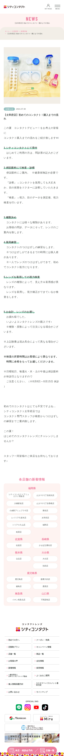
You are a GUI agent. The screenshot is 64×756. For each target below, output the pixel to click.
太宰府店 (15, 31)
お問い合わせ (14, 692)
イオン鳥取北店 (18, 600)
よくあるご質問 (42, 675)
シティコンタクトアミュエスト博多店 (19, 495)
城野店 (45, 525)
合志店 (19, 559)
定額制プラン (14, 647)
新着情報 (24, 31)
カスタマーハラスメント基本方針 (47, 684)
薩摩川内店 (45, 579)
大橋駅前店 (18, 503)
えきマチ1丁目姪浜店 (45, 495)
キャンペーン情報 (43, 647)
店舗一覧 (50, 750)
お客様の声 (13, 661)
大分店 (45, 559)
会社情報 (40, 661)
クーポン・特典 (42, 640)
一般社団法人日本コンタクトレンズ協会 (17, 675)
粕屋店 (19, 532)
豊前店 (45, 510)
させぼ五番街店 (45, 545)
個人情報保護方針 (15, 684)
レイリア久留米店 (18, 518)
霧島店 (19, 586)
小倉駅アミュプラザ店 (18, 510)
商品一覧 (40, 654)
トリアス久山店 (18, 525)
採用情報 (40, 668)
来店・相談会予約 (24, 750)
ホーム (7, 31)
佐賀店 (19, 545)
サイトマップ (42, 692)
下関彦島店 (45, 600)
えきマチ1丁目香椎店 (45, 503)
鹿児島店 (19, 579)
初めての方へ (14, 640)
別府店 (45, 566)
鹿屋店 (45, 586)
